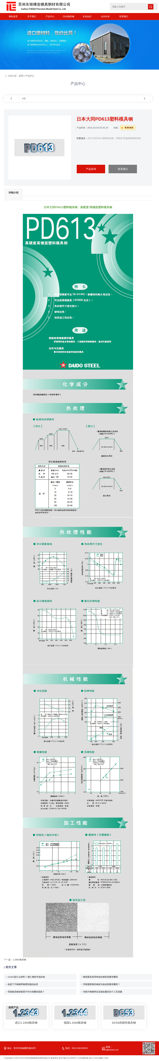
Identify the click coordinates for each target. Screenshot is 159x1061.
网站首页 (13, 16)
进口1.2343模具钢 (26, 1022)
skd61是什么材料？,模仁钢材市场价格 (26, 977)
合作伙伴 (105, 16)
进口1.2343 (93, 1058)
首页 (21, 76)
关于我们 (31, 16)
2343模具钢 (68, 16)
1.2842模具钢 (19, 959)
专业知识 (87, 16)
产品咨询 (91, 169)
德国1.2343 (103, 1058)
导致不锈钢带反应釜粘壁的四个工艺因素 (102, 991)
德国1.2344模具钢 (75, 1022)
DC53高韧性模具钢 (124, 1022)
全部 (24, 98)
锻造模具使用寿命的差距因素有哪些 (100, 977)
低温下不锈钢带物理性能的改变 (23, 984)
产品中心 (50, 16)
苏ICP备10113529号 (67, 1058)
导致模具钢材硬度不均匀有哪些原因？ (26, 991)
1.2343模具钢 (82, 1058)
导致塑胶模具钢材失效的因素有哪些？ (101, 984)
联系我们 (123, 16)
